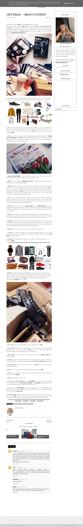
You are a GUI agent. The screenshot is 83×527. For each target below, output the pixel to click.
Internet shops (30, 403)
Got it (73, 3)
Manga (12, 240)
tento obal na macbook (26, 383)
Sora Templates (64, 525)
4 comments (49, 17)
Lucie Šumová (10, 17)
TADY (19, 24)
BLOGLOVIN (40, 401)
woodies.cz (16, 279)
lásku (15, 396)
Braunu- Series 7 (45, 354)
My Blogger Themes (73, 525)
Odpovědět (15, 464)
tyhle (33, 131)
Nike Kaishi (20, 387)
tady (48, 187)
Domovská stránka (29, 423)
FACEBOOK (25, 401)
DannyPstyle (32, 381)
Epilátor (15, 487)
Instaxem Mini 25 (42, 206)
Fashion (19, 403)
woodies (17, 374)
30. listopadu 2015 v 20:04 (24, 451)
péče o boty (19, 391)
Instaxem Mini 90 (29, 206)
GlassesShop (16, 479)
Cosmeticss (15, 403)
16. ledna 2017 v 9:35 (23, 479)
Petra (14, 467)
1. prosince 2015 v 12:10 (21, 467)
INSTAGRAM (18, 401)
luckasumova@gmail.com (62, 62)
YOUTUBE (32, 401)
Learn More (66, 3)
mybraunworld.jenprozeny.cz (19, 32)
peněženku (38, 383)
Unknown (15, 451)
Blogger (24, 525)
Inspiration (24, 403)
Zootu (42, 369)
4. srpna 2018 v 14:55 (21, 487)
